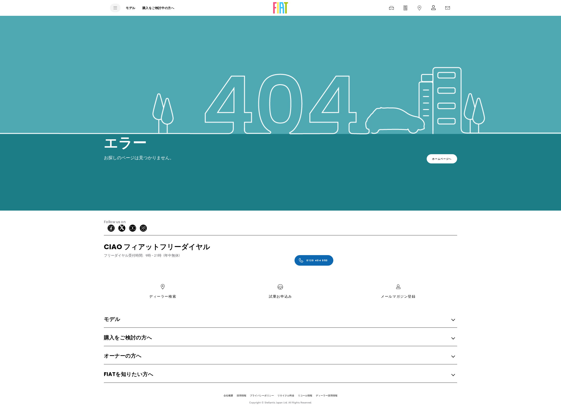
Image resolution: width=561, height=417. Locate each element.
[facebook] (111, 228)
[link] (442, 158)
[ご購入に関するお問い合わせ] (447, 7)
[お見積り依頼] (405, 7)
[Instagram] (143, 228)
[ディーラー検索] (419, 7)
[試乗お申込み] (391, 7)
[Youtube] (132, 228)
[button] (279, 319)
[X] (121, 228)
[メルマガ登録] (433, 7)
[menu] (115, 8)
